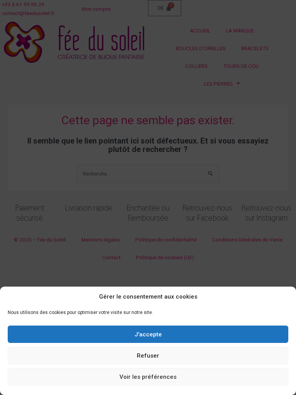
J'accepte (148, 334)
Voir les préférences (148, 376)
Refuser (148, 355)
